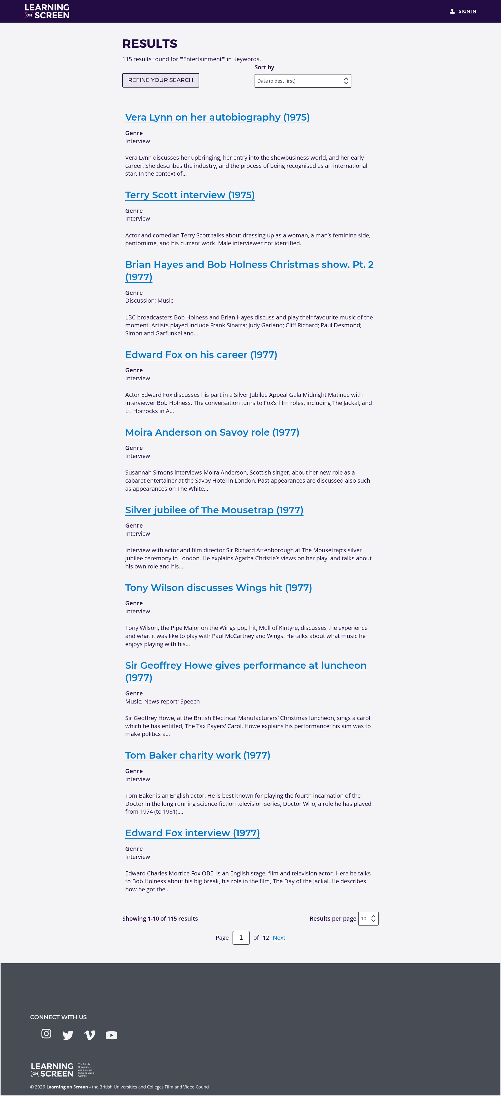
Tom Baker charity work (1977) (198, 755)
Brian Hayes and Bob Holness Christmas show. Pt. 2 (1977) (249, 271)
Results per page (333, 918)
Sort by (264, 67)
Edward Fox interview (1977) (192, 833)
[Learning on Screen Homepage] (47, 11)
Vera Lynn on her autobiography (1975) (217, 117)
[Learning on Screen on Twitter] (68, 1035)
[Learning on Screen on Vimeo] (89, 1035)
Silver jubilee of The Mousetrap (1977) (214, 510)
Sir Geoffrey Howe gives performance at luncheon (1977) (246, 672)
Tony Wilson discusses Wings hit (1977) (218, 587)
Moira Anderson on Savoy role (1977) (212, 432)
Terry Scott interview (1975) (190, 195)
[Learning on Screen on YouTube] (111, 1035)
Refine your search (160, 80)
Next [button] (279, 937)
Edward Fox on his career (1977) (201, 354)
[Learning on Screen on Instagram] (46, 1033)
